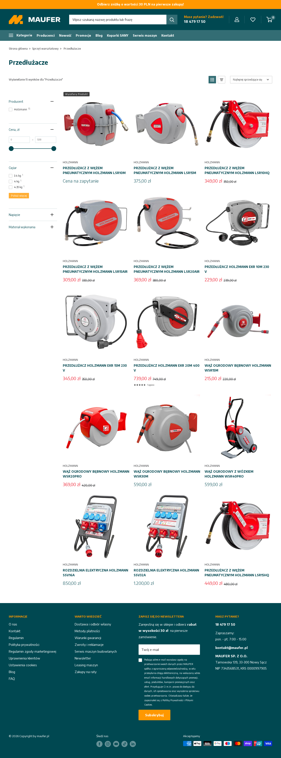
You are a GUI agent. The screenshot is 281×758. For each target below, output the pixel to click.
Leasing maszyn (86, 665)
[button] (212, 79)
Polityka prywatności (24, 645)
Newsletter (83, 658)
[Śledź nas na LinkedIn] (133, 744)
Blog (99, 35)
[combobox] (117, 19)
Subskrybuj (154, 715)
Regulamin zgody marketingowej (32, 651)
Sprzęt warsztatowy (45, 48)
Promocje (83, 35)
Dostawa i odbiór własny (93, 624)
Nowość (65, 35)
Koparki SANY (117, 35)
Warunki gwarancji (88, 638)
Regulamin (16, 638)
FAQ (12, 679)
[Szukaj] (171, 19)
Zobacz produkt (96, 152)
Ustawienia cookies (23, 665)
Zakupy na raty (86, 672)
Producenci (46, 35)
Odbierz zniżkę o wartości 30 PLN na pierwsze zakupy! (140, 4)
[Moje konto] (237, 19)
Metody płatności (87, 631)
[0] (269, 19)
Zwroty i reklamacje (89, 645)
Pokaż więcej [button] (19, 195)
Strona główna (18, 48)
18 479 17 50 (194, 21)
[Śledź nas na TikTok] (124, 744)
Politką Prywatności (172, 700)
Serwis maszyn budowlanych (96, 651)
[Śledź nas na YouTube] (116, 744)
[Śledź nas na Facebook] (99, 744)
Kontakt (167, 35)
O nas (13, 624)
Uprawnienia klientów (24, 658)
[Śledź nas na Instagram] (108, 744)
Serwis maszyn (145, 35)
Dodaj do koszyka (166, 152)
